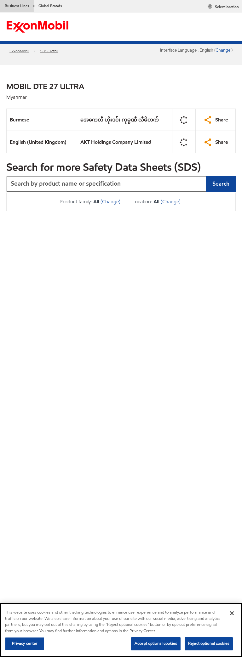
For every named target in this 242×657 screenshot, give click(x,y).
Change (223, 50)
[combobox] (121, 184)
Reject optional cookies (208, 643)
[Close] (232, 613)
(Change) (110, 201)
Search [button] (220, 183)
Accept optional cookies (156, 643)
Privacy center (25, 643)
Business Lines (17, 5)
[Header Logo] (37, 26)
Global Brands (50, 5)
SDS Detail (49, 50)
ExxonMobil (19, 50)
